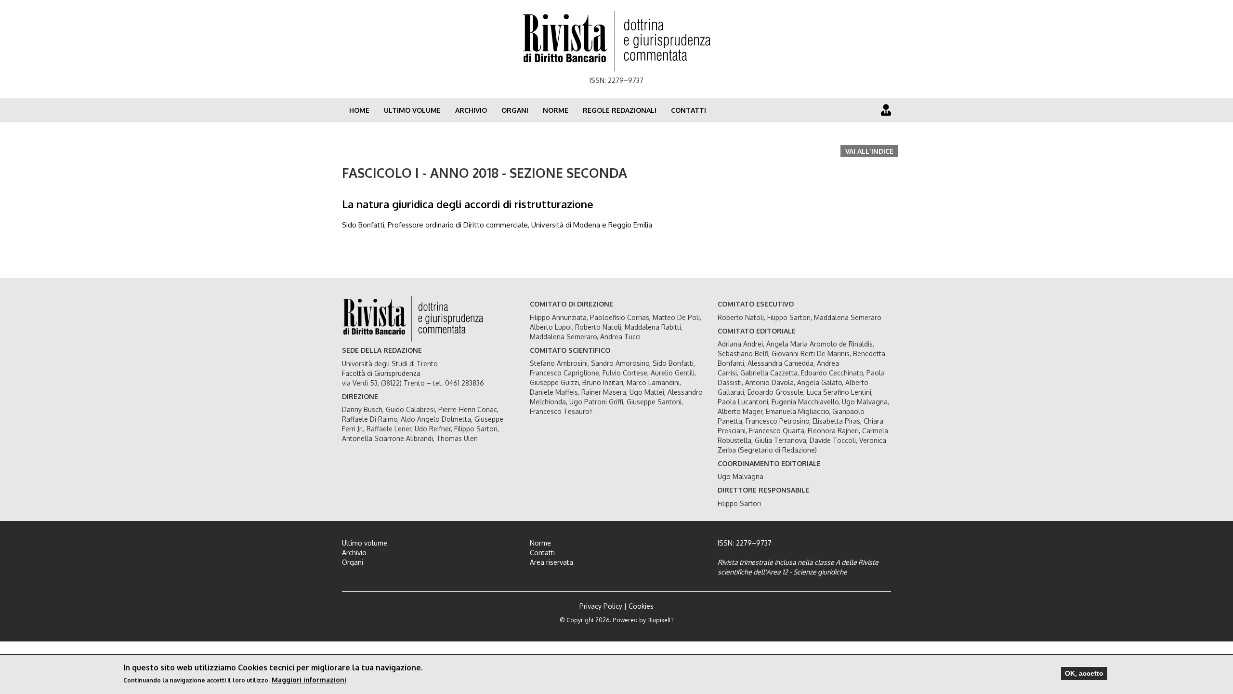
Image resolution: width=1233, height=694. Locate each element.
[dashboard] (886, 109)
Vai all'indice (869, 151)
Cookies (641, 606)
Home (359, 110)
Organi (514, 110)
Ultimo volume (412, 110)
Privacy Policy (600, 606)
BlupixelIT (660, 620)
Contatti (688, 110)
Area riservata (551, 562)
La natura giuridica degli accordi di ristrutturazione (467, 204)
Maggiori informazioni (309, 680)
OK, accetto (1084, 673)
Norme (555, 110)
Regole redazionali (619, 110)
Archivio (471, 110)
